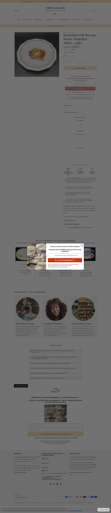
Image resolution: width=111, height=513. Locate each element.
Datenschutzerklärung (63, 266)
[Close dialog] (82, 245)
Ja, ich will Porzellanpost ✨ (65, 260)
